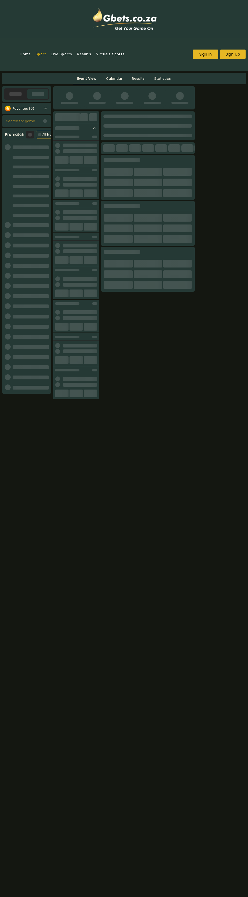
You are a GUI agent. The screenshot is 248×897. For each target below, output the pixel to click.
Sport (41, 54)
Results (84, 54)
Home (25, 54)
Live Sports (61, 54)
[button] (86, 78)
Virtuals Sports (110, 54)
